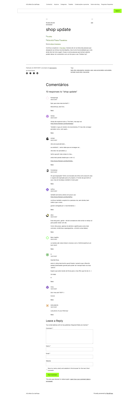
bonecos (58, 44)
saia (92, 22)
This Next (63, 48)
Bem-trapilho (55, 237)
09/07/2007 (54, 99)
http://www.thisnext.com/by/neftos (61, 197)
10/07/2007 (54, 256)
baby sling (73, 70)
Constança (54, 170)
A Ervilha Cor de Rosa (32, 4)
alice (52, 215)
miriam (53, 138)
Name (48, 346)
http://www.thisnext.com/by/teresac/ (62, 123)
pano (91, 70)
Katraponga (54, 97)
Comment (49, 328)
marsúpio (87, 70)
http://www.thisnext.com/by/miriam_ (62, 161)
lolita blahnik (54, 305)
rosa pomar (86, 72)
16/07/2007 (54, 307)
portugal (73, 72)
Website (48, 361)
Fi (51, 254)
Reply (52, 110)
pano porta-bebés (99, 70)
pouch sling (79, 72)
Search (117, 11)
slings (52, 44)
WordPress (109, 393)
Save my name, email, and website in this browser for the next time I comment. (69, 369)
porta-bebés (107, 70)
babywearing (53, 68)
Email (48, 353)
